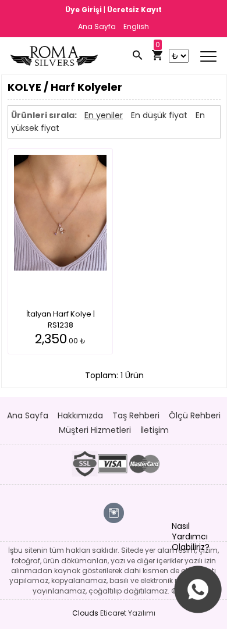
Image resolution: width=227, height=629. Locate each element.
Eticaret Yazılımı (127, 613)
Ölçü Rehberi (195, 415)
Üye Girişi (84, 10)
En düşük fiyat (159, 115)
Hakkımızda (80, 415)
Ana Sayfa (97, 26)
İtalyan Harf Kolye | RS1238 (60, 319)
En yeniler (103, 115)
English (136, 26)
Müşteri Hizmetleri (95, 430)
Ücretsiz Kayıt (134, 10)
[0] (157, 55)
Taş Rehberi (135, 415)
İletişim (154, 430)
